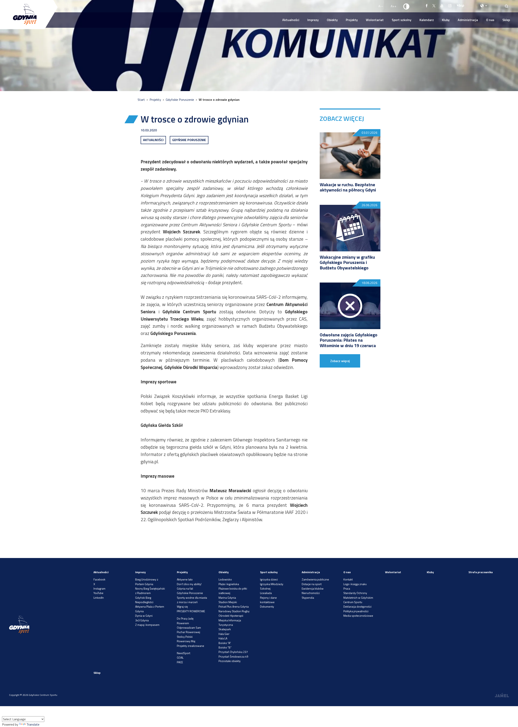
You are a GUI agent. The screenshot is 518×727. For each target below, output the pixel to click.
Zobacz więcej (340, 360)
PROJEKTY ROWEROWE (191, 611)
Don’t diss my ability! (189, 584)
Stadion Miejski (228, 602)
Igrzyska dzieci (269, 579)
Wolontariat (375, 19)
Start (142, 99)
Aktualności (290, 19)
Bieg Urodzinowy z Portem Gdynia (146, 581)
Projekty (352, 19)
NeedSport (183, 653)
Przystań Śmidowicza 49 (233, 656)
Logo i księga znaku (355, 584)
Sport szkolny (401, 19)
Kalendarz (426, 19)
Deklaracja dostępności (357, 606)
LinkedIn (98, 597)
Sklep (506, 19)
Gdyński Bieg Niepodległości (144, 599)
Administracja (468, 19)
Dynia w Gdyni (144, 615)
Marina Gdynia (227, 597)
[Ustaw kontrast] (406, 6)
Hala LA (223, 638)
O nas (490, 19)
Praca (346, 588)
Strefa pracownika (480, 572)
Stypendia (308, 597)
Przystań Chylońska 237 (233, 652)
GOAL (180, 657)
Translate (33, 724)
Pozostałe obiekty (230, 661)
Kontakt (348, 579)
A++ (393, 6)
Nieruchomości (311, 593)
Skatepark (225, 629)
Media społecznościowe (358, 615)
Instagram (99, 588)
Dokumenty (267, 606)
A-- (380, 6)
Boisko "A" (225, 643)
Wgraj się (182, 606)
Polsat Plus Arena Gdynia (234, 606)
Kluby (446, 19)
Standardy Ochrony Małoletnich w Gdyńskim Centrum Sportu (358, 597)
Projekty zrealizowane (190, 646)
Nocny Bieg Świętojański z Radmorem (150, 590)
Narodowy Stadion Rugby (234, 611)
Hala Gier (224, 634)
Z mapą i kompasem (147, 625)
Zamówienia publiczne (315, 579)
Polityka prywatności (355, 611)
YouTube (98, 593)
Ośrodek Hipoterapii (231, 615)
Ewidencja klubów (313, 588)
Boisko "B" (225, 647)
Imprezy (313, 19)
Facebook (99, 579)
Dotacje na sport (312, 584)
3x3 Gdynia (142, 620)
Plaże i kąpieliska (229, 584)
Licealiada (266, 593)
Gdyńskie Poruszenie (180, 99)
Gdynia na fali (185, 588)
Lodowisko (225, 579)
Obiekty (332, 19)
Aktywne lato (185, 579)
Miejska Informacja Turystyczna (230, 622)
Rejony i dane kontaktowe (268, 599)
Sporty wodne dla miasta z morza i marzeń (192, 599)
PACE (180, 662)
